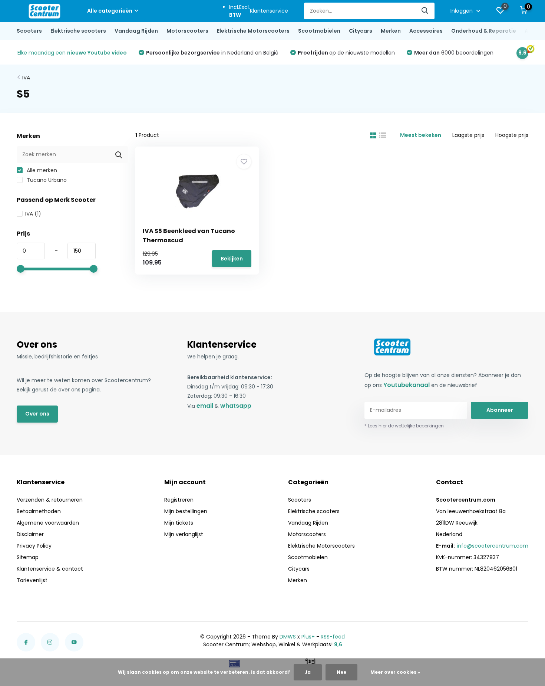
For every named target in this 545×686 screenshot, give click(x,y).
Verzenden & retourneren (50, 499)
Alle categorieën (109, 10)
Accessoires (426, 31)
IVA (26, 77)
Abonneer (499, 410)
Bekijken (232, 258)
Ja (308, 672)
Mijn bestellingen (185, 511)
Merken (391, 31)
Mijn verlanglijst (183, 534)
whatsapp (235, 405)
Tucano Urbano (46, 180)
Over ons (37, 413)
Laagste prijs (468, 135)
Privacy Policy (34, 545)
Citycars (360, 31)
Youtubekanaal (406, 385)
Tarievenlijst (32, 580)
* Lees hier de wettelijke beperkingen (404, 426)
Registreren (179, 499)
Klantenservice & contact (50, 568)
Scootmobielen (319, 31)
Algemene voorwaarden (48, 522)
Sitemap (28, 557)
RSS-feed (333, 636)
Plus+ (308, 636)
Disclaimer (30, 534)
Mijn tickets (178, 522)
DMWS (288, 636)
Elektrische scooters (78, 31)
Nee (341, 672)
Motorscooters (187, 31)
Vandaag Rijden (136, 31)
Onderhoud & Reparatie (483, 31)
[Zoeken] (425, 11)
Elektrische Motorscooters (253, 31)
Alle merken (41, 170)
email (204, 405)
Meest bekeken (420, 135)
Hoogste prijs (511, 135)
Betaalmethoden (39, 511)
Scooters (29, 31)
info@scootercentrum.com (492, 545)
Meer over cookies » (395, 672)
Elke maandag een (72, 52)
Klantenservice (269, 10)
